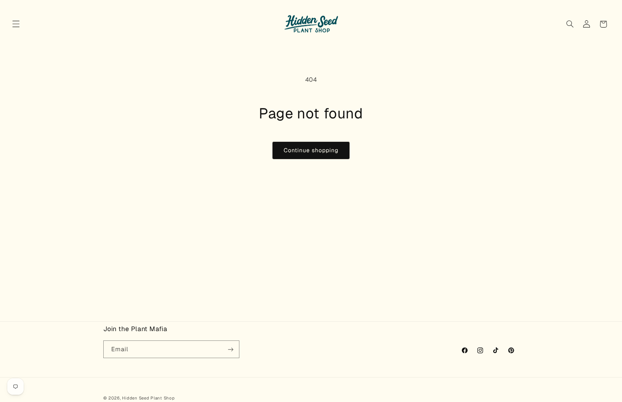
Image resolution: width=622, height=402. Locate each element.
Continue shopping (311, 150)
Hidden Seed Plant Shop (148, 398)
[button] (16, 24)
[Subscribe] (230, 349)
